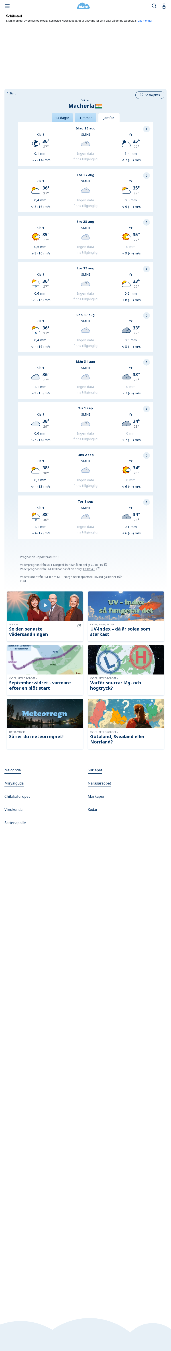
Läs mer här (145, 20)
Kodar (93, 809)
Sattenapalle (15, 822)
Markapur (96, 796)
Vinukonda (13, 809)
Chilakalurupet (17, 796)
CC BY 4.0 (97, 565)
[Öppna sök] (154, 6)
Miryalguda (14, 783)
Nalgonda (12, 770)
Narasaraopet (99, 783)
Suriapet (95, 770)
